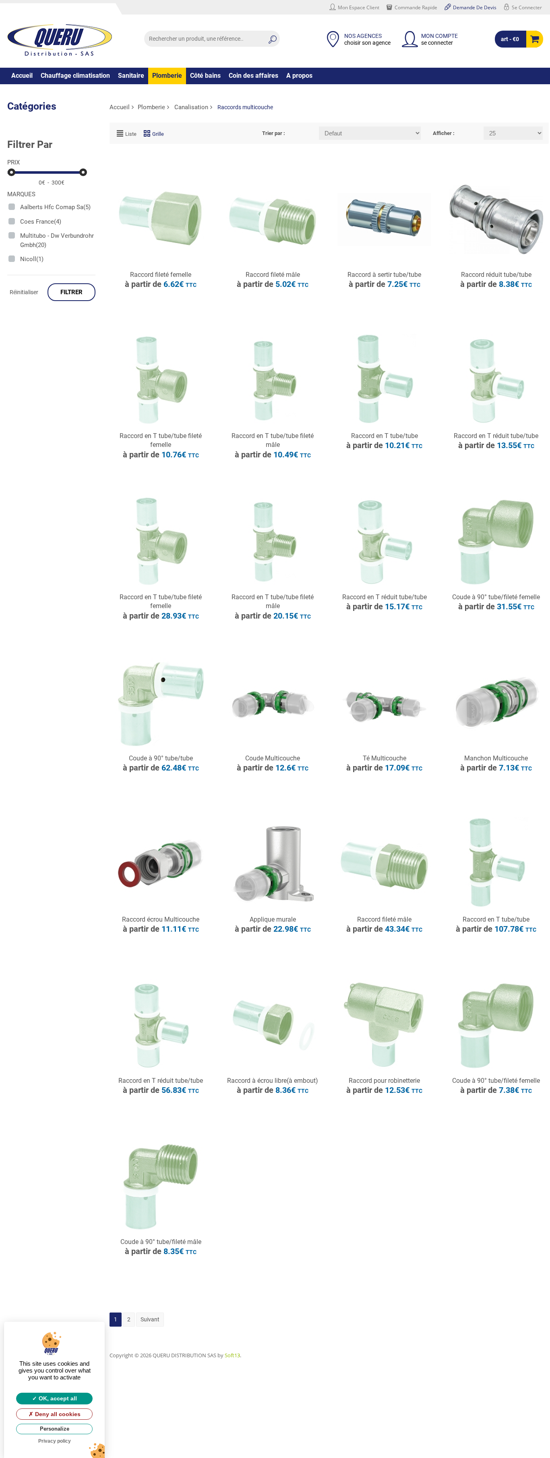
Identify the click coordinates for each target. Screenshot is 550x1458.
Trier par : (273, 133)
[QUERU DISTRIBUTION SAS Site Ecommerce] (59, 40)
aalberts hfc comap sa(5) (55, 207)
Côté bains (205, 75)
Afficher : (444, 133)
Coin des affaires (253, 75)
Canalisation (191, 107)
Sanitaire (131, 75)
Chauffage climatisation (75, 75)
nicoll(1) (31, 259)
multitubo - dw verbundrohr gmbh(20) (57, 240)
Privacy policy (54, 1441)
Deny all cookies (57, 1414)
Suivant (150, 1319)
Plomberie (167, 75)
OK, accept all (57, 1398)
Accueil (22, 75)
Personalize (54, 1429)
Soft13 (232, 1355)
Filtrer (71, 292)
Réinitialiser (24, 292)
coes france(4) (40, 221)
